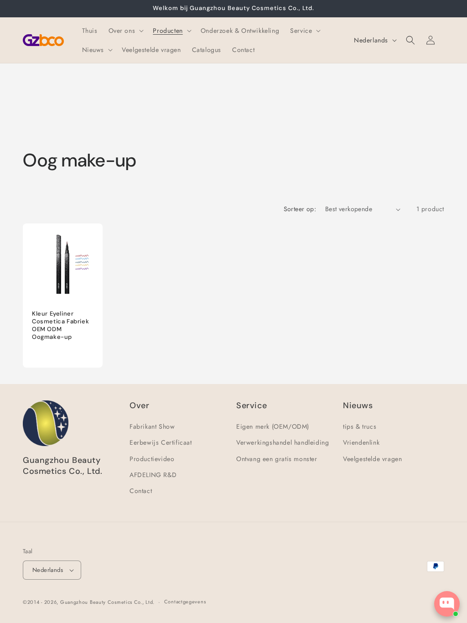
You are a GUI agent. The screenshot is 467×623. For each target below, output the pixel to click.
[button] (125, 30)
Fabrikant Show (152, 426)
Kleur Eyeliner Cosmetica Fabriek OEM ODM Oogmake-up (60, 325)
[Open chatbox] (447, 604)
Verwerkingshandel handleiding (282, 442)
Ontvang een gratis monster (276, 458)
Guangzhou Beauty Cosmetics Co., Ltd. (107, 602)
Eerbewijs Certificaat (161, 442)
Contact (141, 490)
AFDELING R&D (153, 474)
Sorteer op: (300, 208)
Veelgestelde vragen (372, 458)
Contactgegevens (185, 601)
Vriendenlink (361, 442)
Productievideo (152, 458)
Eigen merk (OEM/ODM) (272, 426)
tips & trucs (359, 426)
